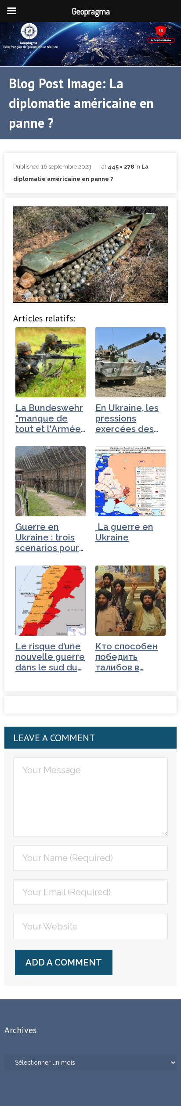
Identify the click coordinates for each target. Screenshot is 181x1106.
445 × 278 (121, 166)
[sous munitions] (90, 254)
